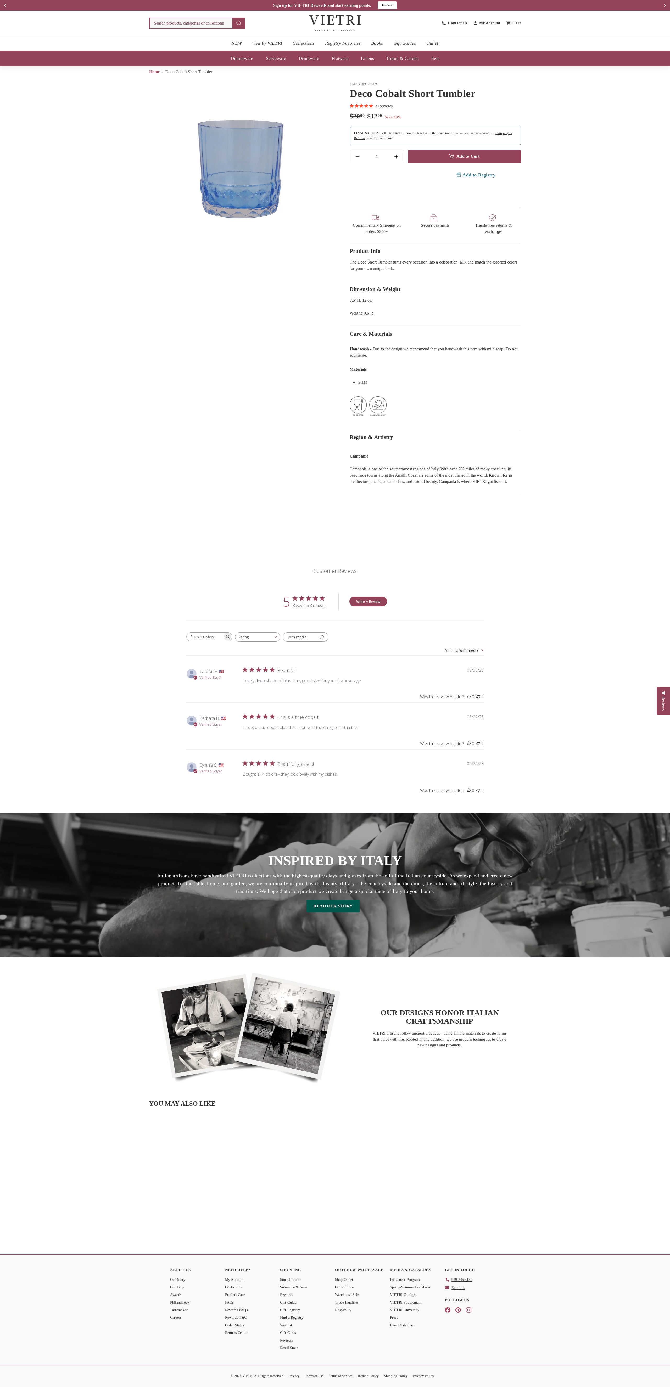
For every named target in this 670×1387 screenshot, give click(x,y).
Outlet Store (344, 1287)
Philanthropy (180, 1302)
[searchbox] (205, 637)
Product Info (365, 251)
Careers (175, 1318)
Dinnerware (242, 58)
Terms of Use (314, 1376)
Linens (367, 58)
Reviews (286, 1340)
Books (377, 43)
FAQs (229, 1302)
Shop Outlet (344, 1280)
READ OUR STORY (333, 906)
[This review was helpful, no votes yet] (469, 697)
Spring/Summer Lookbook (410, 1287)
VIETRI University (405, 1310)
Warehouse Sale (347, 1295)
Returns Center (236, 1333)
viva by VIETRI (267, 43)
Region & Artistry (371, 437)
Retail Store (289, 1348)
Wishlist (286, 1325)
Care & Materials (371, 334)
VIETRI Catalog (402, 1295)
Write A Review (368, 601)
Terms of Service (341, 1376)
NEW (237, 43)
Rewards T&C (236, 1318)
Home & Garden (403, 58)
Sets (435, 58)
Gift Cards (288, 1333)
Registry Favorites (343, 43)
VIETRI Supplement (406, 1302)
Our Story (177, 1280)
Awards (175, 1295)
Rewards (286, 1295)
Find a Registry (291, 1318)
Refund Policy (368, 1376)
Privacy (294, 1376)
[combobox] (197, 23)
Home (155, 72)
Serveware (276, 58)
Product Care (235, 1295)
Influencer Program (405, 1280)
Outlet (432, 43)
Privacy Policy (423, 1376)
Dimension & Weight (375, 289)
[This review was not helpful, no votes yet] (478, 697)
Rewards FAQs (236, 1310)
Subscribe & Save (293, 1287)
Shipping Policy (395, 1376)
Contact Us (233, 1287)
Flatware (340, 58)
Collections (304, 43)
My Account (234, 1280)
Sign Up (390, 5)
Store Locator (290, 1280)
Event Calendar (401, 1325)
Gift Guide (288, 1302)
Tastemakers (179, 1310)
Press (394, 1318)
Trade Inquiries (346, 1302)
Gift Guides (404, 43)
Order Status (234, 1325)
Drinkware (309, 58)
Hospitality (343, 1310)
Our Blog (177, 1287)
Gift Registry (290, 1310)
